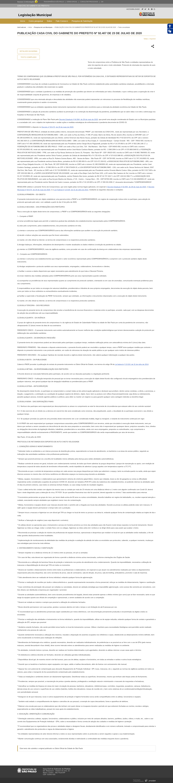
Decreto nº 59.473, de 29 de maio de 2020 (57, 127)
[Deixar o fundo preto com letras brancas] (152, 9)
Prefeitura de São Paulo (147, 15)
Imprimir (153, 39)
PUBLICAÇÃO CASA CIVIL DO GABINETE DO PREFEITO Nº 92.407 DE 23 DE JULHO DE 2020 (85, 27)
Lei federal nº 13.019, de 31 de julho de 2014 (132, 364)
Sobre (49, 21)
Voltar (146, 39)
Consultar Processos (89, 2)
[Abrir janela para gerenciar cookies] (154, 9)
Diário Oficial (72, 2)
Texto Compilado (28, 57)
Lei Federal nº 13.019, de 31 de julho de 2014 (71, 190)
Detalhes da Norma (28, 51)
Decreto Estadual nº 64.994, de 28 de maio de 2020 (78, 119)
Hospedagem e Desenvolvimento (144, 780)
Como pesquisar (36, 21)
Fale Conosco (62, 21)
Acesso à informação (25, 2)
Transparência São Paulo (54, 2)
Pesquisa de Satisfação (82, 21)
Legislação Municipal (35, 15)
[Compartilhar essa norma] (152, 47)
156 (102, 2)
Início (22, 21)
